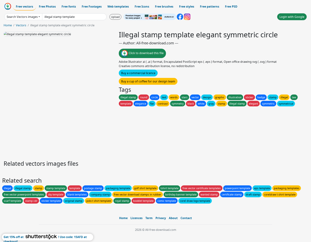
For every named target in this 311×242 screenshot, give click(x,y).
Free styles (186, 6)
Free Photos (47, 6)
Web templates (118, 6)
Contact (186, 218)
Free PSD (231, 6)
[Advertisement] (111, 132)
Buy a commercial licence (138, 73)
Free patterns (209, 6)
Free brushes (164, 6)
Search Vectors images (22, 17)
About (173, 218)
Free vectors (24, 6)
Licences (136, 218)
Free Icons (142, 6)
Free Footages (92, 6)
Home (8, 25)
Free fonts (69, 6)
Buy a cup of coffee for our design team (148, 81)
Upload (115, 17)
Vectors (21, 25)
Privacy (161, 218)
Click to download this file (146, 53)
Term (149, 218)
